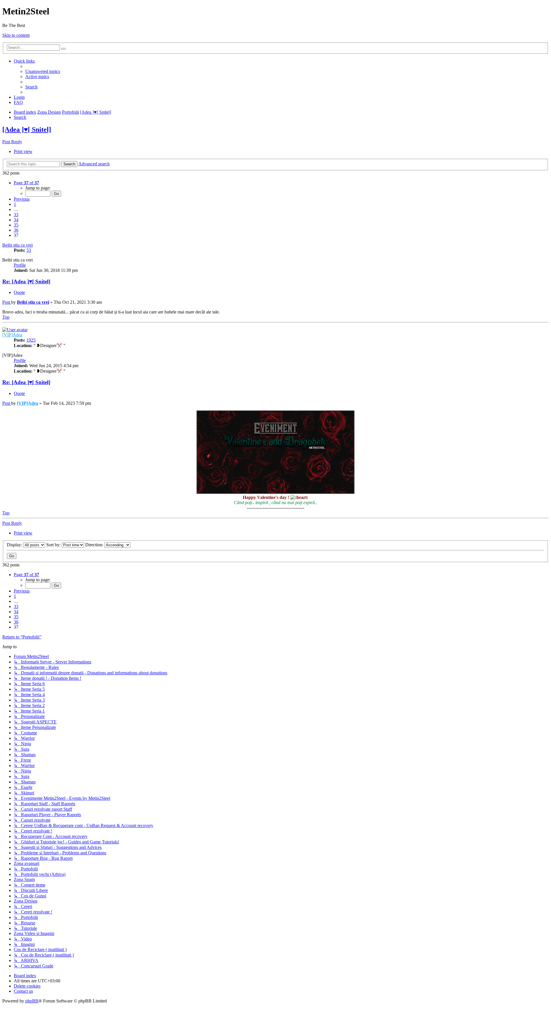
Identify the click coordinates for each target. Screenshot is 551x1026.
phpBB (31, 1000)
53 (28, 250)
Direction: (94, 544)
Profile (20, 265)
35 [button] (16, 224)
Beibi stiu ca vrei (17, 245)
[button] (26, 182)
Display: (15, 544)
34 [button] (16, 219)
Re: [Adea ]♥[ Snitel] (26, 281)
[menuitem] (42, 71)
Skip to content (16, 35)
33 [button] (16, 214)
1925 (31, 340)
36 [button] (16, 230)
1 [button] (15, 204)
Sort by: (54, 544)
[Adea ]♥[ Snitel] (95, 112)
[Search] (63, 49)
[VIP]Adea (12, 334)
